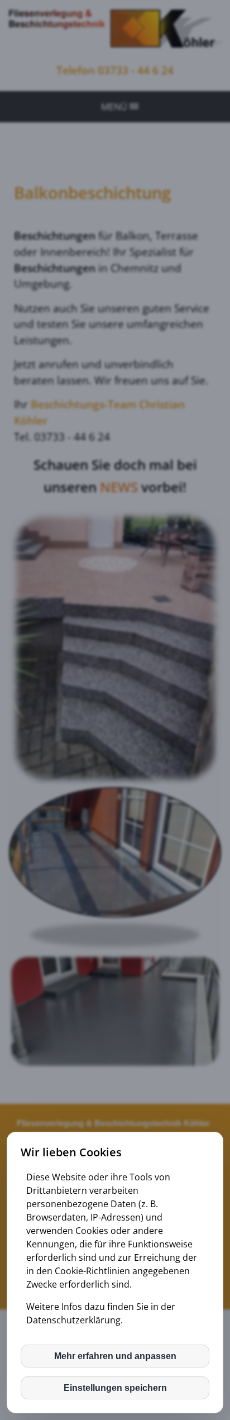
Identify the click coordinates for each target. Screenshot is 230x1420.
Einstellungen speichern (115, 1388)
